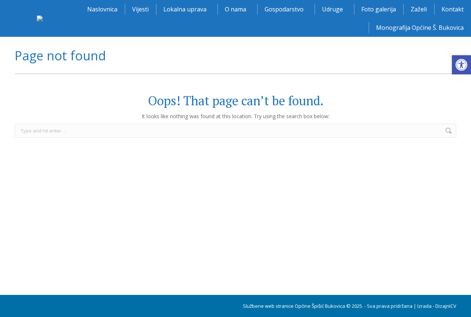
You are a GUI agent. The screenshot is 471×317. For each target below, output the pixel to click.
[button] (461, 64)
